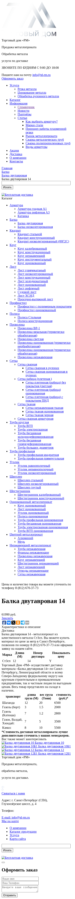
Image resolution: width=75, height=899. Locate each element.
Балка (13, 219)
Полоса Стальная (29, 317)
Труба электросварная (33, 429)
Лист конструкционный (34, 277)
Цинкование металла (32, 92)
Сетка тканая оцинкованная (45, 411)
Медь (21, 541)
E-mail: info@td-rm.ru (16, 817)
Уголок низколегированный (37, 473)
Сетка (14, 360)
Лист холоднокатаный (33, 281)
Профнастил (18, 303)
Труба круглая (19, 422)
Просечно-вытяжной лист (35, 299)
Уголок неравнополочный (35, 469)
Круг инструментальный (35, 259)
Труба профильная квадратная (38, 455)
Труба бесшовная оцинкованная (39, 523)
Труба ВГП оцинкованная (35, 531)
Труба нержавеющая (31, 549)
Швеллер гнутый (29, 487)
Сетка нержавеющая (31, 574)
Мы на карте (10, 821)
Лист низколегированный (35, 274)
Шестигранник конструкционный (41, 498)
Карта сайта (18, 839)
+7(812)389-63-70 (13, 71)
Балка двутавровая (30, 223)
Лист (13, 266)
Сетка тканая (26, 404)
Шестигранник (20, 491)
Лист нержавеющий (31, 567)
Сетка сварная (27, 364)
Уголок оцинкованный (33, 512)
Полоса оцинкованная (33, 516)
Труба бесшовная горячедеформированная (34, 442)
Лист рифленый (28, 288)
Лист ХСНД (26, 295)
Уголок (14, 462)
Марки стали (34, 125)
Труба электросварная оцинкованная (43, 527)
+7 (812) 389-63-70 (27, 810)
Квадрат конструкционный (36, 237)
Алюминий (25, 538)
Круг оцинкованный (32, 263)
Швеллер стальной (30, 480)
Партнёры (24, 114)
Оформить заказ (12, 78)
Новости (23, 110)
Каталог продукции (23, 831)
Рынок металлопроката (41, 136)
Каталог (15, 100)
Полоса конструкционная (35, 321)
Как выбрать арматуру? (42, 121)
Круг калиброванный (32, 248)
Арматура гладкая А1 (32, 208)
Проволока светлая (31, 339)
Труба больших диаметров (36, 447)
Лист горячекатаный (32, 270)
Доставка (16, 154)
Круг (13, 245)
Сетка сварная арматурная (35, 418)
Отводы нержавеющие (33, 570)
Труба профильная (22, 451)
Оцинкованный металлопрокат (31, 502)
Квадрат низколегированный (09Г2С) (43, 241)
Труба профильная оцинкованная (40, 520)
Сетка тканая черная (39, 415)
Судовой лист (27, 292)
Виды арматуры (36, 147)
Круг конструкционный (34, 252)
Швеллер (16, 476)
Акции (14, 150)
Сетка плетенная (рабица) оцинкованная (43, 391)
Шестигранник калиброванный (39, 494)
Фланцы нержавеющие (33, 552)
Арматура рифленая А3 (34, 212)
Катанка (23, 216)
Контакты (16, 161)
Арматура (16, 205)
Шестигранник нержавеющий (38, 563)
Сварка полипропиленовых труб (48, 143)
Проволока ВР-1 (29, 328)
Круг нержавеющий (31, 256)
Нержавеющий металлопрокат (30, 545)
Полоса (15, 313)
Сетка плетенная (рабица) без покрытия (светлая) (46, 384)
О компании (18, 157)
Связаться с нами (13, 793)
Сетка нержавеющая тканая (44, 407)
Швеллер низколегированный (38, 483)
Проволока (17, 324)
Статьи (22, 118)
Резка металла (27, 89)
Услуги (14, 85)
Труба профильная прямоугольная (41, 458)
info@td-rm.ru (41, 75)
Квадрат (15, 230)
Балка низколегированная (35, 227)
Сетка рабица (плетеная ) (35, 379)
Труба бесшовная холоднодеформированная (35, 434)
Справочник (26, 107)
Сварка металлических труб (45, 139)
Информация (18, 103)
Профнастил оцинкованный (37, 310)
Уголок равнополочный (34, 465)
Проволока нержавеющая (35, 357)
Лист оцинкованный (32, 284)
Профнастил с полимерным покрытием (45, 306)
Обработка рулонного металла (38, 96)
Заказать (7, 618)
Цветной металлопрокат (26, 534)
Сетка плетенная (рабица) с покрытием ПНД (44, 398)
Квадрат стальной (30, 234)
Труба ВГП (25, 426)
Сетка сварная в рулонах (42, 368)
